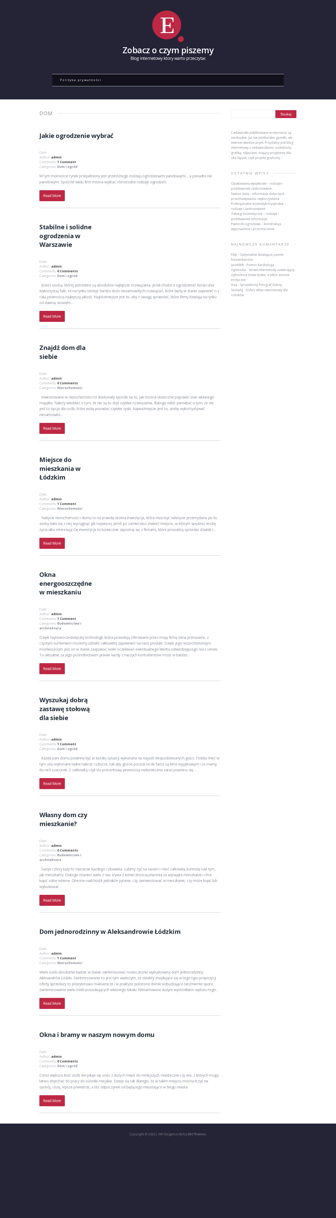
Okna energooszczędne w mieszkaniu (65, 583)
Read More (52, 195)
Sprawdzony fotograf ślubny (261, 285)
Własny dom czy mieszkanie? (63, 819)
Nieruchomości (69, 388)
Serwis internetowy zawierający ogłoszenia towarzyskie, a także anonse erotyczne (263, 275)
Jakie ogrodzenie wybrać (76, 135)
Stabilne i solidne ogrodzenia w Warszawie (65, 235)
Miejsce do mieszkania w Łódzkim (60, 468)
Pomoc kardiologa (260, 265)
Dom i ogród (67, 166)
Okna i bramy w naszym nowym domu (97, 1034)
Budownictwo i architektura (60, 625)
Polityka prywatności (81, 80)
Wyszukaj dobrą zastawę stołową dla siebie (64, 708)
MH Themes (197, 1134)
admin (56, 157)
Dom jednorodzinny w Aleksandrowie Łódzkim (109, 931)
